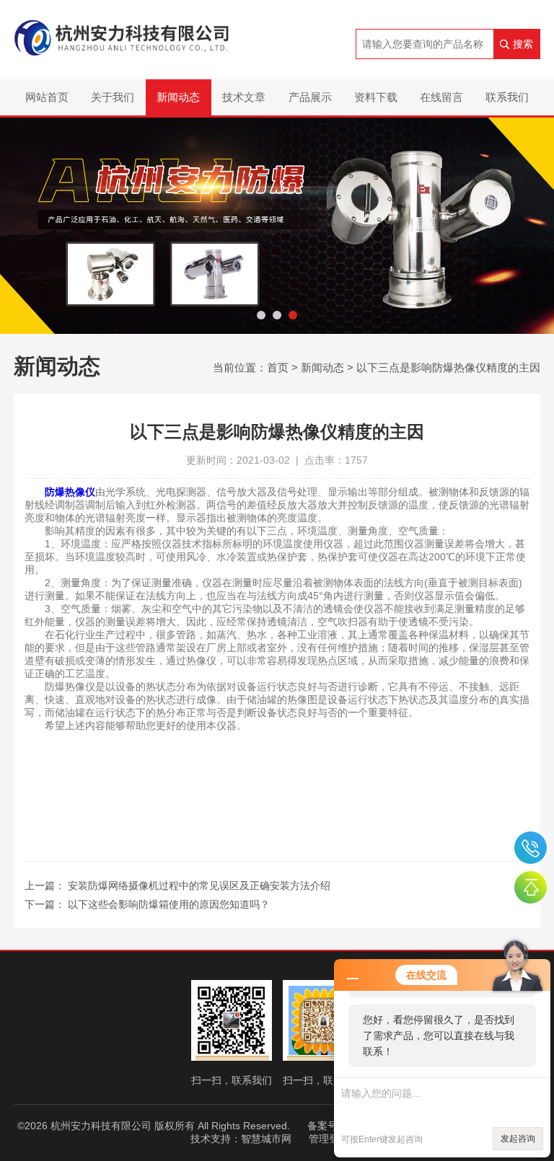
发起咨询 (518, 1139)
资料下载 (375, 97)
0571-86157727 (530, 847)
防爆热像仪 (70, 492)
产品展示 (310, 97)
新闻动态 (178, 97)
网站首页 (47, 97)
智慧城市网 (266, 1138)
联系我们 (507, 97)
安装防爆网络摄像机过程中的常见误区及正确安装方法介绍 (199, 885)
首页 (278, 367)
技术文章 (243, 97)
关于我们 (112, 97)
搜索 (523, 44)
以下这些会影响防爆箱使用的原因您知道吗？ (169, 904)
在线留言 (441, 97)
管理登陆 (329, 1138)
